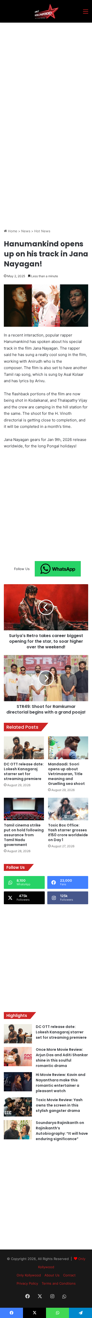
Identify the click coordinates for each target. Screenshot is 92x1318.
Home (12, 231)
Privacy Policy (27, 1283)
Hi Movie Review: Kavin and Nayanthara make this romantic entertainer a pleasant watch (60, 1082)
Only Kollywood (29, 1275)
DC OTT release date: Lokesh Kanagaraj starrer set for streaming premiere (24, 771)
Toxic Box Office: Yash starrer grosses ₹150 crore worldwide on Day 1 (68, 832)
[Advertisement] (46, 71)
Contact (69, 1275)
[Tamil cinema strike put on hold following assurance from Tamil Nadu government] (24, 809)
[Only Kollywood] (46, 11)
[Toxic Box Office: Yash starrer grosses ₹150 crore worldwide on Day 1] (68, 809)
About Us (52, 1275)
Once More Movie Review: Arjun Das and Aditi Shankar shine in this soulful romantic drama (62, 1057)
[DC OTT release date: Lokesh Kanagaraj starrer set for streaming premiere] (24, 747)
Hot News (42, 231)
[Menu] (85, 13)
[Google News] (58, 568)
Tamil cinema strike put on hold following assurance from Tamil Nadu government (24, 835)
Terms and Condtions (59, 1283)
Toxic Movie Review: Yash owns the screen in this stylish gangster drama (59, 1105)
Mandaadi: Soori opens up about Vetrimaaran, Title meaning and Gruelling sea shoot (66, 774)
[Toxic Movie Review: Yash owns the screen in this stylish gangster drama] (18, 1107)
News (25, 231)
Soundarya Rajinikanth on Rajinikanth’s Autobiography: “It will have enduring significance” (62, 1130)
